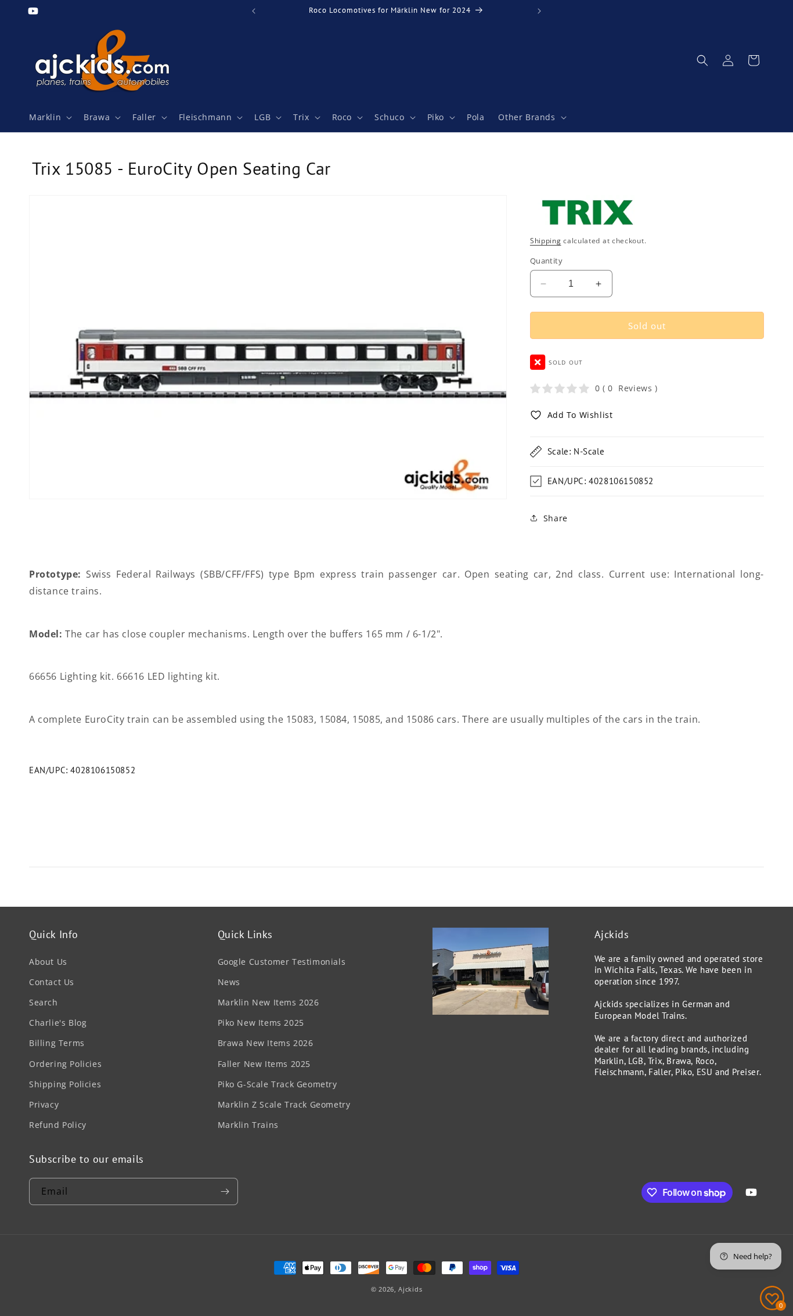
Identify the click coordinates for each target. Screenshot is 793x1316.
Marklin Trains (248, 1124)
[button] (49, 117)
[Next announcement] (539, 11)
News (229, 981)
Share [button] (555, 518)
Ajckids (410, 1289)
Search (43, 1002)
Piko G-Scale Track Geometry (277, 1084)
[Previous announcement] (253, 11)
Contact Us (51, 981)
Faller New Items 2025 (264, 1063)
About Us (48, 961)
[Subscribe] (224, 1191)
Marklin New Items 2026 (268, 1002)
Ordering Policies (65, 1063)
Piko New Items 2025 (261, 1022)
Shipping (545, 241)
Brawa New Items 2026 (265, 1042)
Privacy (44, 1104)
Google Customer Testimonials (282, 961)
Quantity (546, 260)
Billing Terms (57, 1042)
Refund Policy (57, 1124)
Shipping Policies (65, 1084)
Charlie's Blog (57, 1022)
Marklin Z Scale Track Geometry (284, 1104)
